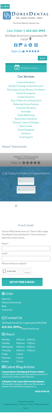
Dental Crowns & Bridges (26, 122)
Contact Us (7, 310)
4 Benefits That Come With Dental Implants (23, 381)
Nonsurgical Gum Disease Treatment (26, 89)
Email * (5, 253)
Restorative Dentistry (26, 118)
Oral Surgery (26, 137)
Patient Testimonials (26, 157)
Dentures (26, 133)
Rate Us (16, 51)
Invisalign (26, 111)
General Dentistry (26, 82)
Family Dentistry (26, 97)
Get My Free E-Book (22, 282)
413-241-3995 (26, 181)
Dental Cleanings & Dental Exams (26, 86)
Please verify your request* (14, 263)
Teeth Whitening (26, 115)
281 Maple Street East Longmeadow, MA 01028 (24, 323)
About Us (6, 299)
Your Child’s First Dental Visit (26, 100)
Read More (41, 391)
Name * (5, 243)
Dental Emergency (26, 93)
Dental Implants (26, 129)
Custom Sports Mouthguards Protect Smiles (23, 371)
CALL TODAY (26, 30)
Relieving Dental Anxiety (26, 104)
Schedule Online (29, 68)
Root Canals (26, 126)
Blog (4, 306)
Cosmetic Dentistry (26, 108)
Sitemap (23, 404)
